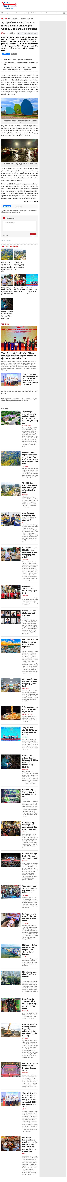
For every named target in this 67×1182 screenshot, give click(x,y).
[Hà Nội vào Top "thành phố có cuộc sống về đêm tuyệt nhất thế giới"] (11, 828)
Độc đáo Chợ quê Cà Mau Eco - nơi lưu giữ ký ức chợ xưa (29, 793)
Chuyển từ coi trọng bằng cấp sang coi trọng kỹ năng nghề (29, 516)
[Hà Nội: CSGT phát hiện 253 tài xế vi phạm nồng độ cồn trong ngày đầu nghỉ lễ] (7, 280)
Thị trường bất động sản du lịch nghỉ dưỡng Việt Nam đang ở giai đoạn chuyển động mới (30, 417)
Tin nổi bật (5, 324)
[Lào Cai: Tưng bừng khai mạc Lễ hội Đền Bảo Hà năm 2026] (11, 1069)
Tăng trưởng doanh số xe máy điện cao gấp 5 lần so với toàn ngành (30, 889)
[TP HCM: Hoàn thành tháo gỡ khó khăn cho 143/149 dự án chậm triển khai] (20, 254)
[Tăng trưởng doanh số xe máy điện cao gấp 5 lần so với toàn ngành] (11, 892)
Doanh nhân (25, 618)
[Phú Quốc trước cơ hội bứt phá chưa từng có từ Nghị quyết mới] (11, 646)
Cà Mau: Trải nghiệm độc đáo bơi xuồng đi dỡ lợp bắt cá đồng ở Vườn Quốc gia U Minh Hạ (7, 315)
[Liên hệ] (21, 206)
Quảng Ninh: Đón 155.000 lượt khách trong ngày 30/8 (19, 289)
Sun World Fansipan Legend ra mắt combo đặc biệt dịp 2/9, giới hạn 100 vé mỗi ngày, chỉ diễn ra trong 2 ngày (29, 1144)
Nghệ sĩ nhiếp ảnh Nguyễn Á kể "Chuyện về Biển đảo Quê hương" (19, 392)
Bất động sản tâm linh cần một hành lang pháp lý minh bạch (29, 682)
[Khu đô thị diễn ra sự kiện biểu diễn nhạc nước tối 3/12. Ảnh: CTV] (19, 108)
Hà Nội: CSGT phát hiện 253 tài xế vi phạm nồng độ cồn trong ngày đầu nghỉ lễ (7, 291)
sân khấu (15, 210)
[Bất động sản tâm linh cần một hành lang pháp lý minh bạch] (11, 685)
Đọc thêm (5, 408)
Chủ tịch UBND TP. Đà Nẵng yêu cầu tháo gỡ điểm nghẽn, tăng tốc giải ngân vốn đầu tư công (29, 1030)
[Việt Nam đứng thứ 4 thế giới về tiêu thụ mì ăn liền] (11, 713)
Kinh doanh (25, 895)
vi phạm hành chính (28, 210)
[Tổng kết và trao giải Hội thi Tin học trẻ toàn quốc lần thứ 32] (32, 280)
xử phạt (21, 210)
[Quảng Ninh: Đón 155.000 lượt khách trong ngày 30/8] (20, 280)
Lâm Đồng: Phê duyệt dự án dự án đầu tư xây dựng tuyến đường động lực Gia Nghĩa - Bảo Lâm (6, 267)
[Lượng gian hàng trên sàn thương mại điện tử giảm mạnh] (11, 920)
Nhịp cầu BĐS (25, 688)
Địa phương (24, 18)
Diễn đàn (17, 18)
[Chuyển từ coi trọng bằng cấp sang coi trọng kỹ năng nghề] (11, 519)
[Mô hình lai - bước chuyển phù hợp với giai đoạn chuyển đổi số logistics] (11, 951)
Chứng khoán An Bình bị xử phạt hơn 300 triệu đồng (17, 59)
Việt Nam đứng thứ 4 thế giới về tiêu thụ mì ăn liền (30, 709)
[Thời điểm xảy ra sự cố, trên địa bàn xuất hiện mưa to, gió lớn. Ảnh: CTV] (19, 150)
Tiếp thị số (11, 18)
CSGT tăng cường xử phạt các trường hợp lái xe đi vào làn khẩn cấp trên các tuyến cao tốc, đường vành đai (19, 68)
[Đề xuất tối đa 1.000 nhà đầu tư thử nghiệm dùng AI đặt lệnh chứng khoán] (11, 1005)
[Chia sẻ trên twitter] (15, 206)
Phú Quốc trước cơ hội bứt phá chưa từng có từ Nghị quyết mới (30, 643)
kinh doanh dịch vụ (15, 212)
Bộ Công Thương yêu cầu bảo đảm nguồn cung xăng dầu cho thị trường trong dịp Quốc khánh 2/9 (19, 400)
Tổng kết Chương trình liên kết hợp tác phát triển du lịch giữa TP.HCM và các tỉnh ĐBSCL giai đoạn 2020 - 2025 (30, 379)
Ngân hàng (25, 979)
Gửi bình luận (33, 234)
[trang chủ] (2, 13)
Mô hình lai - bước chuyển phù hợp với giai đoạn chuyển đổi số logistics (29, 949)
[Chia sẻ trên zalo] (18, 206)
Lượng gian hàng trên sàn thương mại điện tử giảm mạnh (29, 917)
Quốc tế (31, 18)
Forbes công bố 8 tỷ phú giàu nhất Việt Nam (29, 613)
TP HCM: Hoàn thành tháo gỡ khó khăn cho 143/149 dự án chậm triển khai (19, 266)
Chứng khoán (25, 1010)
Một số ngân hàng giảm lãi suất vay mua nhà (29, 974)
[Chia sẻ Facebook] (6, 54)
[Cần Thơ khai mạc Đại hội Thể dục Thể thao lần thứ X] (11, 860)
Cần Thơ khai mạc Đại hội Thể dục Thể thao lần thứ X (29, 856)
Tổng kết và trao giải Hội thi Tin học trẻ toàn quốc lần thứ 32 (31, 290)
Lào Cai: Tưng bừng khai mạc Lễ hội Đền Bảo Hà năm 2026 (30, 1066)
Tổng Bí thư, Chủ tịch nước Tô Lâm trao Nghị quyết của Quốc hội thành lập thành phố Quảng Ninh (18, 356)
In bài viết (15, 53)
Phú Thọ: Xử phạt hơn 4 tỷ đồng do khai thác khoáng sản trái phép (20, 63)
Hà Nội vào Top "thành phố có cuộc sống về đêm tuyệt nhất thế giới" (30, 826)
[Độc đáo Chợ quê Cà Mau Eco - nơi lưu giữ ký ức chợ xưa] (11, 796)
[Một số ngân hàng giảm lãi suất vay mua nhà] (11, 978)
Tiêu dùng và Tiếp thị (27, 714)
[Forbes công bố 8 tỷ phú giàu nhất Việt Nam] (11, 617)
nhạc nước (9, 210)
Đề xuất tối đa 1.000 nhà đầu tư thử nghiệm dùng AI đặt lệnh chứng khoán (30, 1003)
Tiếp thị (6, 13)
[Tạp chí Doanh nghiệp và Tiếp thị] (9, 5)
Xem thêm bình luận (6, 240)
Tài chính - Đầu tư (26, 425)
